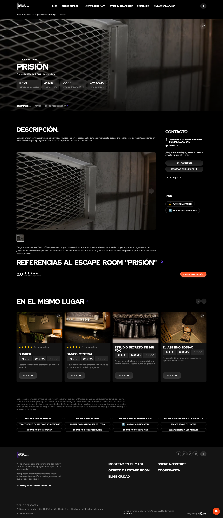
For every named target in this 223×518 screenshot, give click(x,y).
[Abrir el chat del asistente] (216, 511)
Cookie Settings (61, 509)
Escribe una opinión (193, 274)
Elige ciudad (119, 476)
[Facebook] (178, 453)
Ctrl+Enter (185, 155)
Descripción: (23, 106)
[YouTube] (195, 453)
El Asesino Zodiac (178, 347)
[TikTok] (190, 453)
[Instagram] (184, 453)
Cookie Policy (45, 509)
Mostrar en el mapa (95, 6)
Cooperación (143, 6)
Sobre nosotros (70, 6)
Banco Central (80, 354)
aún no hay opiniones (32, 275)
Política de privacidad (27, 509)
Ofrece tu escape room (121, 6)
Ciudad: (164, 6)
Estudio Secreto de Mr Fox (134, 348)
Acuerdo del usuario (26, 513)
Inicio (55, 6)
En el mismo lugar (56, 106)
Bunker (25, 354)
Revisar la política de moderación (87, 509)
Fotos (38, 106)
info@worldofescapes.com (35, 485)
